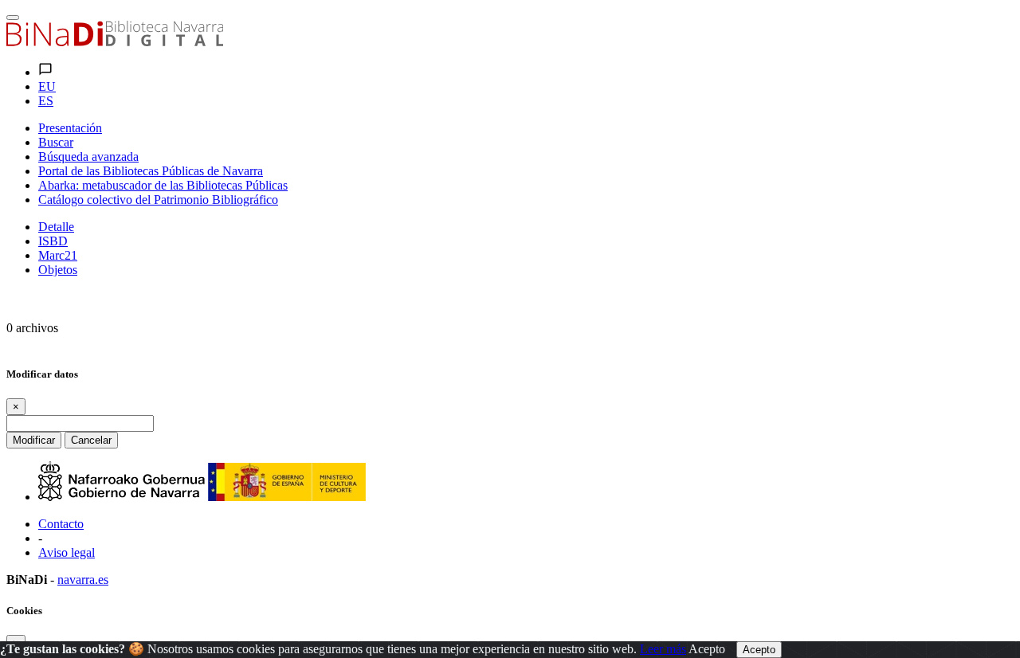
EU (47, 86)
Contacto (61, 524)
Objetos (57, 269)
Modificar (34, 440)
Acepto (706, 649)
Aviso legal (66, 552)
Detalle (56, 226)
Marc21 (57, 255)
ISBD (53, 241)
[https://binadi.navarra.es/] (114, 42)
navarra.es (82, 579)
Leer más (663, 649)
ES (45, 101)
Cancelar (91, 440)
